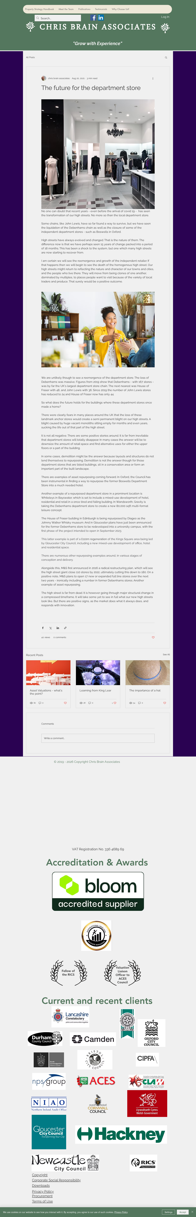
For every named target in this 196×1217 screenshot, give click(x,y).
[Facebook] (93, 18)
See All (166, 654)
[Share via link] (65, 627)
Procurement (42, 1196)
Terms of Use (42, 1201)
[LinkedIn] (101, 18)
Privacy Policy (43, 1191)
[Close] (192, 1212)
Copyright (39, 1175)
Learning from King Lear (95, 690)
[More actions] (153, 78)
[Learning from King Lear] (98, 672)
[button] (166, 57)
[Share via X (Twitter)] (50, 627)
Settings (168, 1212)
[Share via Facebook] (42, 627)
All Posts (30, 57)
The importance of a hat (144, 690)
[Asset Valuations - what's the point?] (48, 672)
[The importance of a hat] (148, 672)
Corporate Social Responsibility (56, 1180)
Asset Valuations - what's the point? (46, 692)
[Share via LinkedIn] (57, 627)
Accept (182, 1212)
